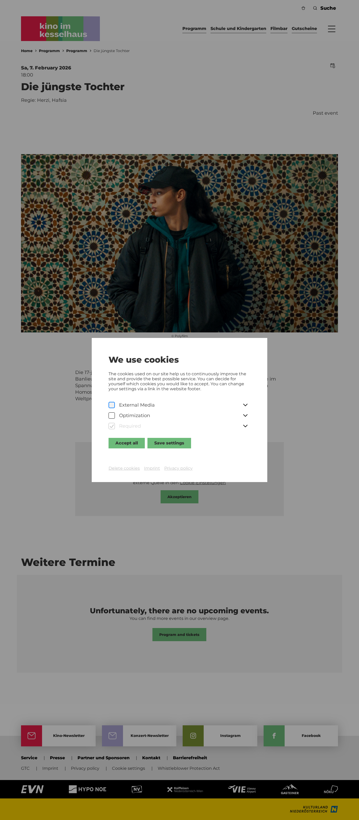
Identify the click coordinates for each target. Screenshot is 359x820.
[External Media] (112, 405)
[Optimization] (112, 415)
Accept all (126, 443)
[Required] (112, 426)
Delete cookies (124, 468)
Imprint (152, 468)
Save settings (169, 443)
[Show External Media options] (245, 405)
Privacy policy (178, 468)
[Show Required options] (245, 426)
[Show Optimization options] (245, 416)
